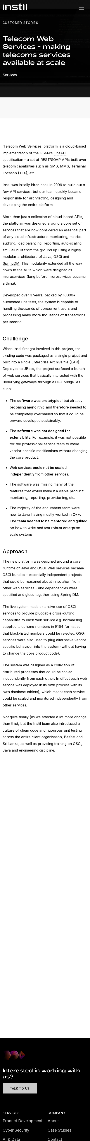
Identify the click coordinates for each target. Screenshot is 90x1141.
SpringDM (11, 263)
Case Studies (59, 1130)
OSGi (58, 256)
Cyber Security (16, 1130)
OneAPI (60, 153)
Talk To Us (19, 1088)
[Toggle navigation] (81, 8)
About (53, 1120)
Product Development (22, 1120)
